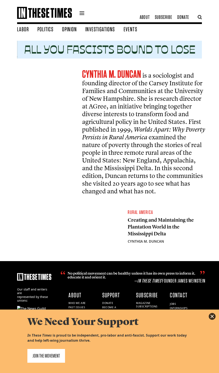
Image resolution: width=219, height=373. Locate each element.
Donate (183, 17)
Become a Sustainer (109, 309)
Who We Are (77, 303)
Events (130, 29)
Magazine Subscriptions (147, 304)
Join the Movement (46, 356)
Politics (45, 29)
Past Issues (76, 307)
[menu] (82, 13)
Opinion (69, 29)
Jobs (173, 304)
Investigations (100, 29)
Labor (23, 29)
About (145, 17)
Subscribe (163, 17)
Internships (179, 308)
